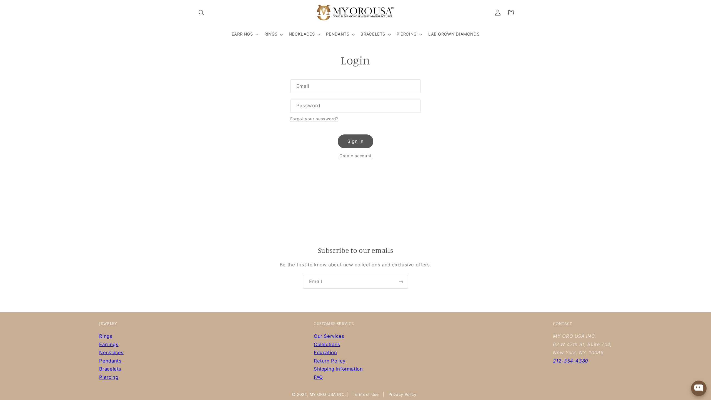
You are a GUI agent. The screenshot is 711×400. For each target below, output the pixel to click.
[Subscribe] (401, 282)
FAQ (318, 377)
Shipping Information (338, 369)
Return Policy (329, 361)
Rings (105, 336)
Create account (355, 155)
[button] (201, 12)
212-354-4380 (570, 361)
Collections (327, 344)
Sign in (355, 141)
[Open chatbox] (699, 388)
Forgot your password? (314, 118)
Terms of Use (366, 394)
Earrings (108, 344)
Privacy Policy (403, 394)
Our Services (329, 336)
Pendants (110, 361)
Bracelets (110, 369)
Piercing (108, 377)
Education (325, 352)
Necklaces (111, 352)
